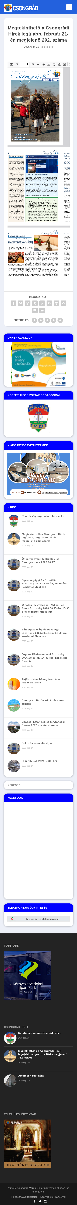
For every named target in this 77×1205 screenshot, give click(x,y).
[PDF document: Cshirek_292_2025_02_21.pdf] (39, 169)
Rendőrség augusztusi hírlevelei (43, 516)
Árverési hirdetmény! (31, 1075)
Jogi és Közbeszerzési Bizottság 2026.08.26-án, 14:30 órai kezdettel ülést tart (44, 658)
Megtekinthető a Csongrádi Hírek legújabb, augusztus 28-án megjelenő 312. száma (43, 537)
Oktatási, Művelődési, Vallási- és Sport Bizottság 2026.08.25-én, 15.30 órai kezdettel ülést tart (45, 608)
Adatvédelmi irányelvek (53, 1196)
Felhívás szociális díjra (37, 743)
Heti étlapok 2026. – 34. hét (39, 761)
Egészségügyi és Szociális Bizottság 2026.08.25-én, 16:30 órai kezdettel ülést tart (45, 583)
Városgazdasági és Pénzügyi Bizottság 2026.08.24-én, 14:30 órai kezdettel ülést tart (45, 633)
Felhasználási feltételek (24, 1196)
